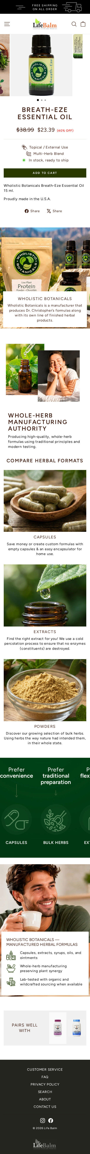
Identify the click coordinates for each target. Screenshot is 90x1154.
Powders (45, 726)
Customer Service (45, 1069)
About (45, 1099)
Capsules (45, 537)
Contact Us (45, 1107)
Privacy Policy (45, 1084)
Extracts (45, 631)
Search (45, 1092)
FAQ (45, 1077)
